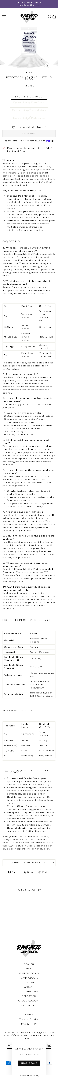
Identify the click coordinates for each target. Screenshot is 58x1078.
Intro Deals (29, 982)
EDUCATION (29, 996)
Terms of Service (29, 1019)
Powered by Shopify (29, 1075)
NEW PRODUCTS (29, 977)
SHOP (29, 968)
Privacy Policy (29, 1023)
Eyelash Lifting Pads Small (29, 102)
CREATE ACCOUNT (29, 1000)
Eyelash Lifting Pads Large (29, 117)
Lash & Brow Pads (29, 97)
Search (29, 1014)
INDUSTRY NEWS (29, 991)
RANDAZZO (29, 987)
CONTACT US (29, 1005)
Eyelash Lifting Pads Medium (29, 110)
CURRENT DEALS (29, 973)
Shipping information (29, 862)
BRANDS (29, 964)
